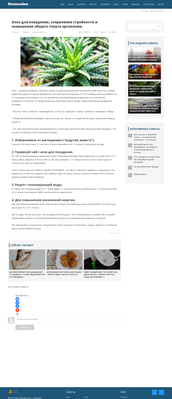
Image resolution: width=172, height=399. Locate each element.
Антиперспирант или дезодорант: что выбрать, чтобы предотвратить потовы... (146, 148)
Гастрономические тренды (146, 166)
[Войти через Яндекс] (17, 310)
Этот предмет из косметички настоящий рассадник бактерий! (147, 159)
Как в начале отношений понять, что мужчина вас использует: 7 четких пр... (145, 137)
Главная (123, 397)
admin (113, 32)
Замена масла (140, 174)
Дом (68, 397)
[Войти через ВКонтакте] (17, 303)
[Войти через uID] (17, 299)
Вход (146, 11)
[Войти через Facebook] (17, 306)
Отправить (25, 327)
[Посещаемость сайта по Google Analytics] (13, 393)
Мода (86, 397)
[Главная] (18, 4)
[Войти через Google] (17, 314)
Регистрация (158, 11)
